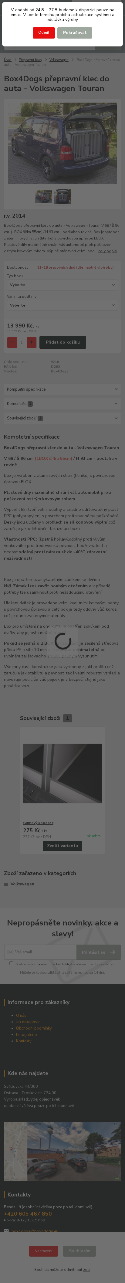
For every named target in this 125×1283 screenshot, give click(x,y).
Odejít (43, 32)
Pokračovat (75, 33)
